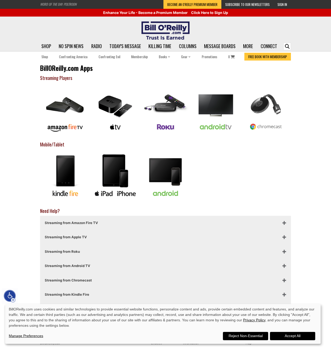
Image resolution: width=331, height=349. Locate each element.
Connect (269, 46)
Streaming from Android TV (67, 266)
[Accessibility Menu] (10, 296)
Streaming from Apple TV (66, 237)
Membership (139, 56)
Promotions (209, 56)
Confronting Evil (109, 56)
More (248, 46)
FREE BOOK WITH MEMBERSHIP (267, 56)
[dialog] (163, 324)
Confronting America (73, 56)
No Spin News (71, 46)
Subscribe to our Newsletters (247, 4)
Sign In (282, 4)
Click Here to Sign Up (209, 12)
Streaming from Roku (62, 251)
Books (163, 56)
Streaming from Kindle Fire (67, 294)
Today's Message (125, 46)
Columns (188, 46)
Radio (96, 46)
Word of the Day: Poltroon (58, 4)
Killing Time (159, 46)
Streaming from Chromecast (68, 280)
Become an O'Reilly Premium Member (192, 4)
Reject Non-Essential (246, 336)
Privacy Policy (254, 320)
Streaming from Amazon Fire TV (71, 223)
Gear (184, 56)
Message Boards (220, 46)
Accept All (292, 336)
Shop (46, 46)
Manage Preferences (26, 336)
